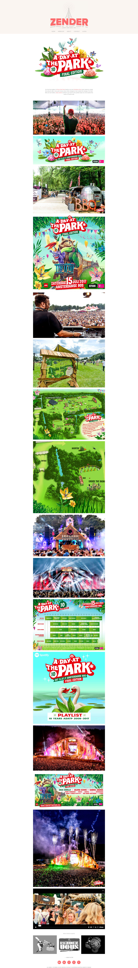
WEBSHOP (61, 31)
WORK (53, 31)
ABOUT (69, 31)
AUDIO (84, 31)
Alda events (59, 92)
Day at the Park (61, 89)
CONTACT (77, 31)
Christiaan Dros (78, 89)
